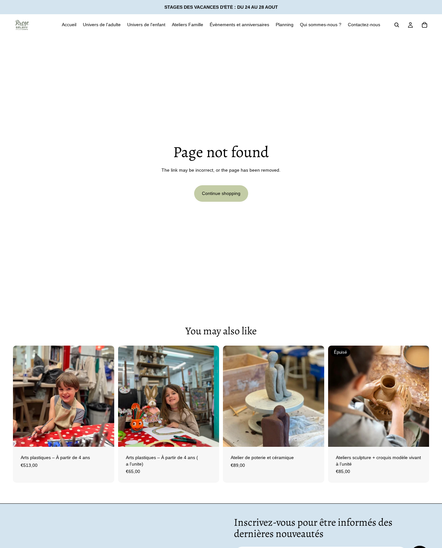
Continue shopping (221, 193)
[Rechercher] (397, 25)
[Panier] (424, 25)
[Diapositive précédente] (22, 396)
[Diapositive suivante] (104, 396)
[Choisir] (104, 437)
